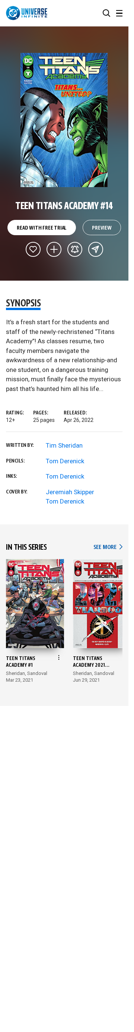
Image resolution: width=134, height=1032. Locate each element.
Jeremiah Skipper (70, 492)
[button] (106, 13)
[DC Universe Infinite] (26, 13)
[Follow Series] (74, 249)
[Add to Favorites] (33, 249)
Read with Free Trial (42, 228)
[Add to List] (54, 249)
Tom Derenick (65, 461)
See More (107, 547)
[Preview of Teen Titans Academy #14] (64, 120)
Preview (102, 228)
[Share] (95, 249)
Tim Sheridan (64, 445)
